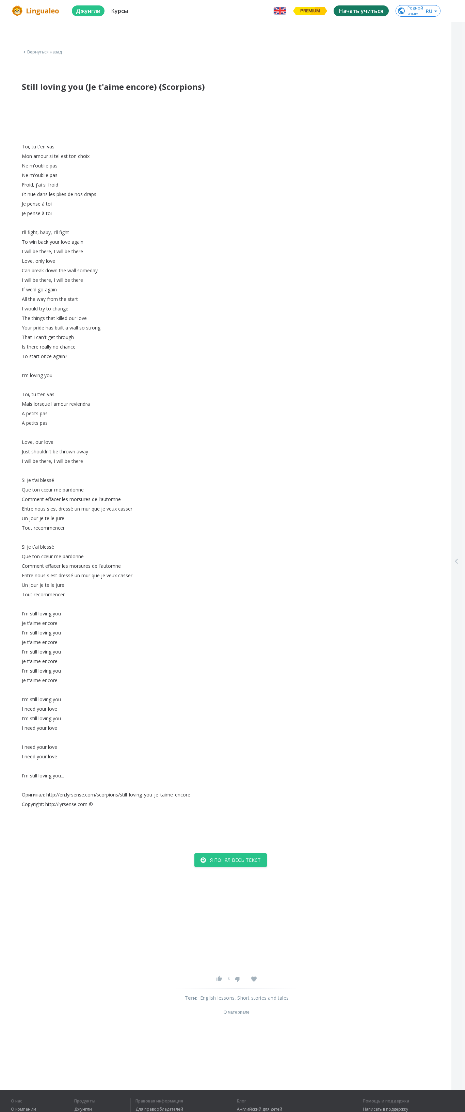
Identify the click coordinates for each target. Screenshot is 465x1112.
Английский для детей (259, 1109)
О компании (23, 1109)
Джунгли (83, 1109)
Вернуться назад (44, 52)
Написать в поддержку (385, 1109)
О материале (237, 1012)
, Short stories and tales (262, 998)
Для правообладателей (159, 1109)
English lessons (217, 998)
